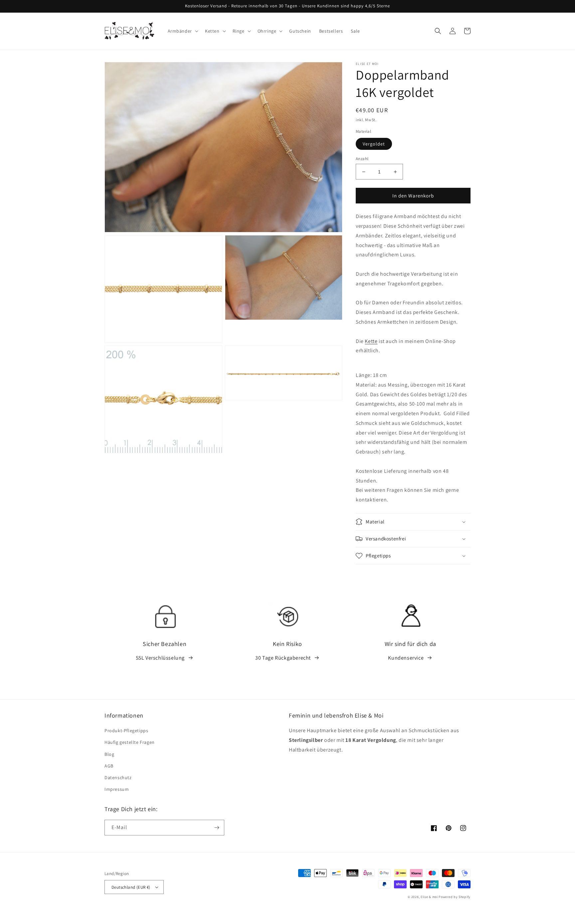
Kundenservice (406, 657)
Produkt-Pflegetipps (126, 731)
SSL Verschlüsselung (160, 657)
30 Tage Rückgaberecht (283, 657)
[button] (182, 31)
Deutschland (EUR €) (130, 887)
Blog (109, 754)
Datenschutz (118, 777)
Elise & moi (429, 897)
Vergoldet (374, 144)
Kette (371, 341)
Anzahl (362, 158)
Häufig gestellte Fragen (129, 742)
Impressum (116, 789)
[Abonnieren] (216, 827)
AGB (108, 766)
